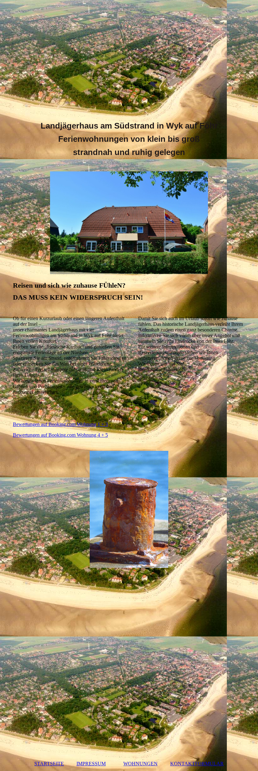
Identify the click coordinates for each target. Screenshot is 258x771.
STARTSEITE (49, 763)
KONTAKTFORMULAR (197, 763)
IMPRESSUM (91, 763)
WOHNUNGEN (140, 763)
